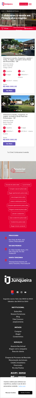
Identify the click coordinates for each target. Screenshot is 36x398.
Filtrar (6, 28)
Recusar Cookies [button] (11, 392)
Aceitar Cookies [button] (25, 392)
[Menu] (30, 4)
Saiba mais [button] (21, 386)
